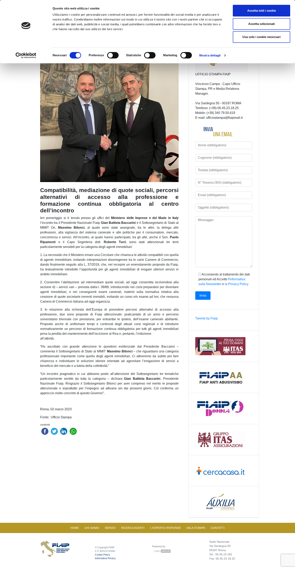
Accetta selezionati (261, 24)
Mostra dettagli (210, 55)
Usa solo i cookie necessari (261, 37)
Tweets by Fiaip (206, 318)
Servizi (110, 527)
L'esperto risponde (165, 527)
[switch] (113, 55)
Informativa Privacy (105, 558)
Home (74, 527)
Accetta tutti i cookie (261, 10)
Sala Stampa (195, 527)
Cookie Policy (102, 554)
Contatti (218, 527)
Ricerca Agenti (132, 527)
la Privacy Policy (236, 284)
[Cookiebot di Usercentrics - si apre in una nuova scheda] (26, 55)
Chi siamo (91, 527)
